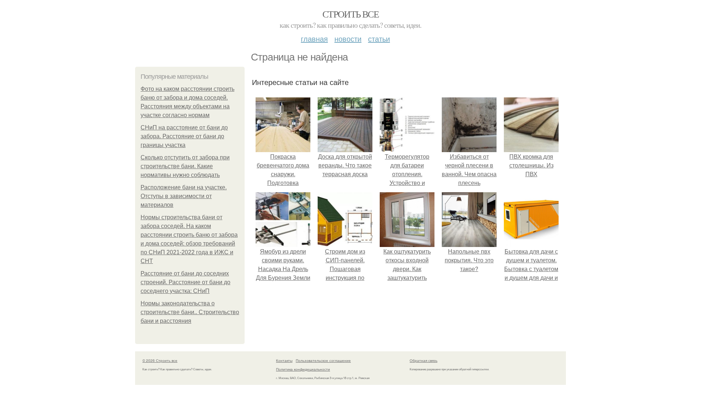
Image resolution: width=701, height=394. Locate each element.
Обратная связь (423, 360)
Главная (314, 38)
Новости (347, 38)
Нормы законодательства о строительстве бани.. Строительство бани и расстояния (190, 312)
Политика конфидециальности (303, 369)
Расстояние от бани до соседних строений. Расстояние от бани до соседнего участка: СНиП (185, 282)
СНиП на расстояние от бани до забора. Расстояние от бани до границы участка (184, 136)
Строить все (350, 14)
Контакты (284, 360)
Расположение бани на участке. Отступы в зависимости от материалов (184, 196)
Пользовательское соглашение (323, 360)
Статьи (379, 38)
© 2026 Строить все (159, 360)
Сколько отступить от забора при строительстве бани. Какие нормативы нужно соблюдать (185, 166)
